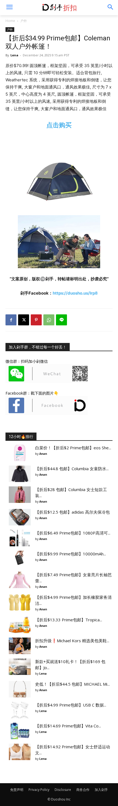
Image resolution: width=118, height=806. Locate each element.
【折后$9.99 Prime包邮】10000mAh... (70, 553)
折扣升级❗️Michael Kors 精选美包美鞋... (72, 640)
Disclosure (63, 789)
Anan (43, 454)
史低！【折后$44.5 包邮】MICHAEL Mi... (72, 684)
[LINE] (61, 319)
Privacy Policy (39, 789)
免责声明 (16, 789)
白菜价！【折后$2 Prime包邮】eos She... (73, 447)
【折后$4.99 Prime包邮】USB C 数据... (70, 705)
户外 (23, 20)
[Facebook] (10, 319)
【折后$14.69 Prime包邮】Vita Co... (68, 726)
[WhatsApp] (48, 319)
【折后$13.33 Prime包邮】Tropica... (68, 619)
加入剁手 (101, 789)
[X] (23, 319)
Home (10, 20)
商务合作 (82, 789)
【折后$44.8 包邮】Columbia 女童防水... (72, 468)
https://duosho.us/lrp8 (75, 293)
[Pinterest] (36, 319)
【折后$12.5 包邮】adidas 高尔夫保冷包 (72, 512)
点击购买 (59, 125)
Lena (14, 55)
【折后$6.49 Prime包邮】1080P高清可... (72, 533)
